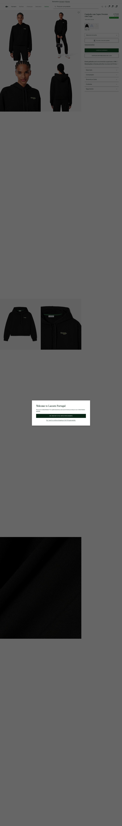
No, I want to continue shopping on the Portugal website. (61, 420)
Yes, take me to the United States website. (61, 415)
